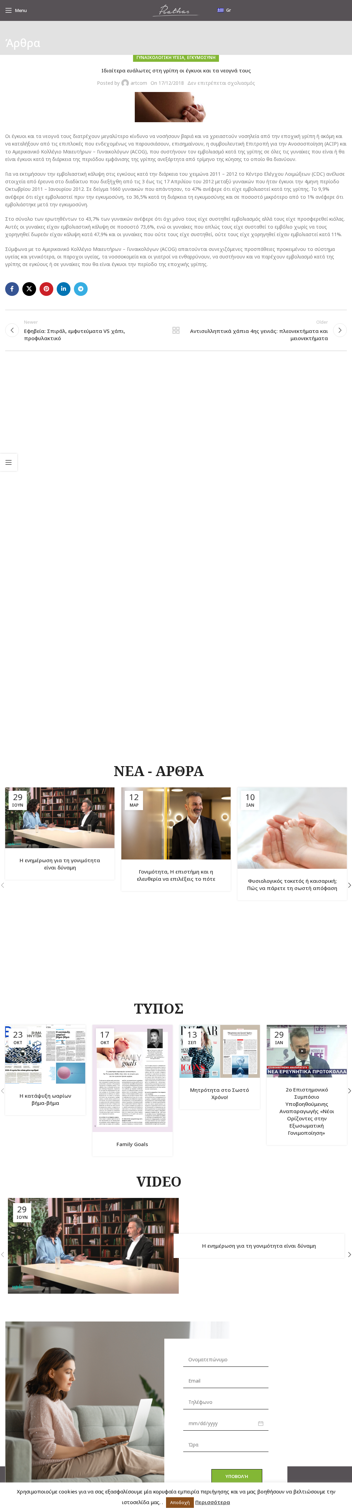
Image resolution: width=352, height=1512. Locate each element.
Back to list (176, 330)
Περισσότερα (212, 1502)
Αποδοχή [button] (180, 1502)
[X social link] (29, 289)
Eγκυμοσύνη (201, 57)
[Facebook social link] (12, 289)
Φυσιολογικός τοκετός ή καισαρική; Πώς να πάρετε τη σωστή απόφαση (292, 884)
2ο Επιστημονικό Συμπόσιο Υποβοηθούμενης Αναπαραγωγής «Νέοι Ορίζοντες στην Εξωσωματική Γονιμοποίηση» (306, 1111)
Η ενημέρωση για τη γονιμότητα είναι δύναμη (60, 864)
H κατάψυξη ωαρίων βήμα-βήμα (45, 1099)
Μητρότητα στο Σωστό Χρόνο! (219, 1093)
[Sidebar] (8, 462)
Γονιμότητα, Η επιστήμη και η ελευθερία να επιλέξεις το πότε (176, 875)
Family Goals (132, 1144)
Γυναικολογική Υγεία (160, 57)
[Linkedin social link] (63, 289)
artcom (139, 83)
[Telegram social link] (81, 289)
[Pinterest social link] (46, 289)
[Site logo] (176, 10)
